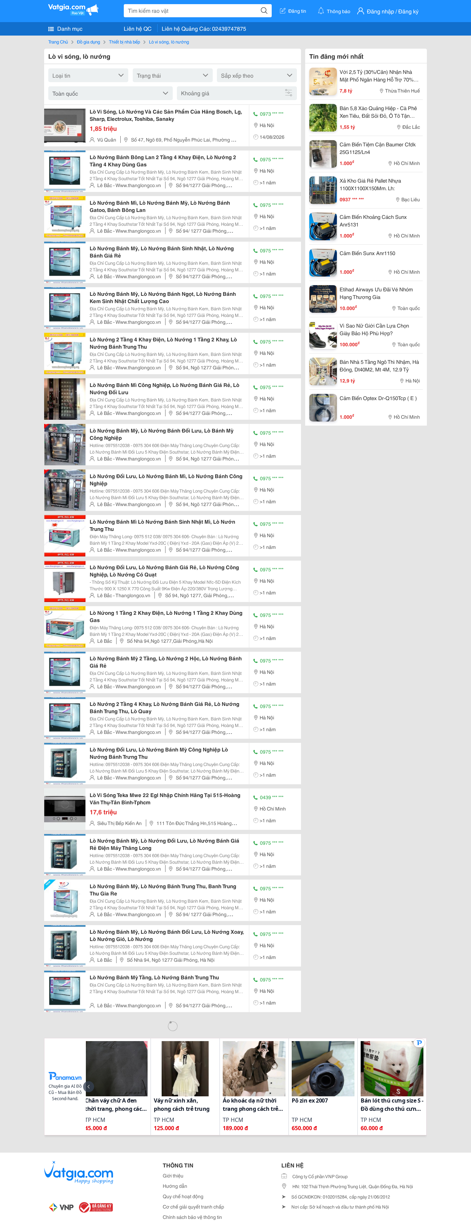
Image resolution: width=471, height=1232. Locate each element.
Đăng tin (297, 10)
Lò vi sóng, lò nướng (169, 41)
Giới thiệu (173, 1175)
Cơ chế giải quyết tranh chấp (193, 1206)
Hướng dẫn (175, 1185)
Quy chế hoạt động (183, 1196)
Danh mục (69, 28)
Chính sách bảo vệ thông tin (192, 1216)
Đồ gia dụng (88, 41)
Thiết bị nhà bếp (124, 41)
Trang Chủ (58, 41)
